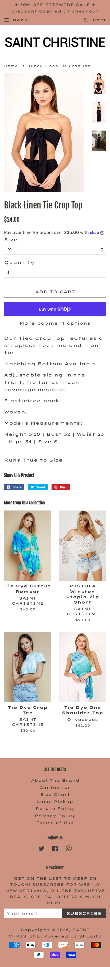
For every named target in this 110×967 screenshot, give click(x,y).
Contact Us (55, 787)
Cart (98, 20)
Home (11, 66)
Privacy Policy (55, 815)
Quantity (19, 262)
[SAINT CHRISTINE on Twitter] (42, 849)
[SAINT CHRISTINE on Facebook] (55, 849)
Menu (19, 20)
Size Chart (55, 794)
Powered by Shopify (72, 936)
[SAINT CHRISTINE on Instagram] (69, 849)
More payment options (55, 323)
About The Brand (55, 780)
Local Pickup (55, 801)
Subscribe (83, 913)
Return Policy (55, 808)
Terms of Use (55, 822)
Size (11, 239)
